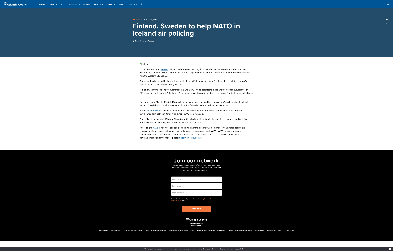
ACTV (63, 4)
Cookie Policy (115, 230)
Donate (133, 4)
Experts (110, 4)
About (122, 4)
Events (53, 4)
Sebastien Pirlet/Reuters (190, 137)
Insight (42, 4)
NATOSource (137, 20)
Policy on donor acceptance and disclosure (211, 230)
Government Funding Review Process (181, 230)
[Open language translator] (141, 4)
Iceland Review (152, 110)
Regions (98, 4)
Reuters (164, 69)
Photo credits (290, 230)
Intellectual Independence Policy (155, 230)
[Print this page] (386, 19)
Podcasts (74, 4)
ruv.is (155, 127)
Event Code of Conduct (274, 230)
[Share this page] (386, 23)
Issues (86, 4)
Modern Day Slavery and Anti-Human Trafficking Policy (246, 230)
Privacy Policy (204, 199)
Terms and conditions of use (132, 230)
